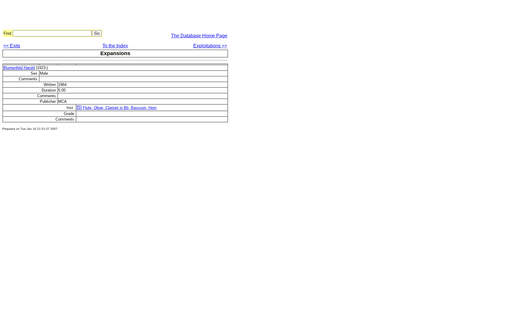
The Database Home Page (199, 35)
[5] (79, 107)
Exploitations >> (210, 45)
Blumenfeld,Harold (19, 67)
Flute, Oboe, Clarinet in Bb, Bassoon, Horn (119, 107)
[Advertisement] (110, 15)
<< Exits (11, 45)
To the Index (115, 45)
